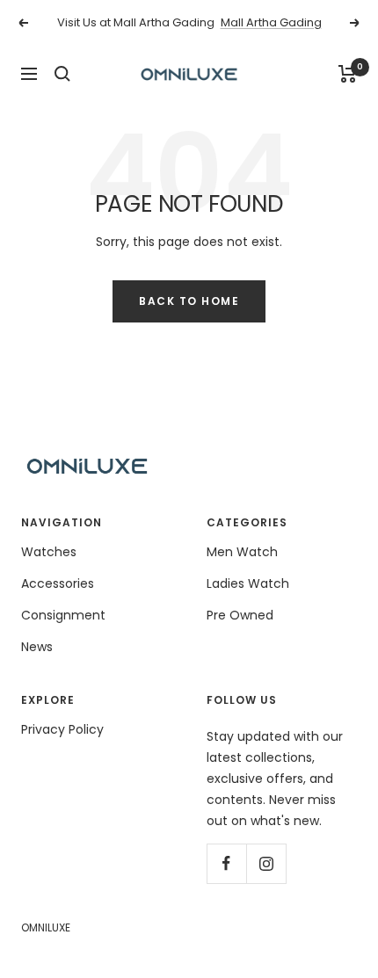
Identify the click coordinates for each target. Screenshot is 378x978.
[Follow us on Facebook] (226, 863)
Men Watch (242, 552)
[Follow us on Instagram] (266, 863)
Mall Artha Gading (271, 22)
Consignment (63, 615)
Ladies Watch (248, 583)
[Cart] (347, 74)
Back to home (189, 300)
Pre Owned (240, 615)
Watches (48, 552)
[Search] (62, 74)
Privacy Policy (62, 729)
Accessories (57, 583)
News (37, 647)
